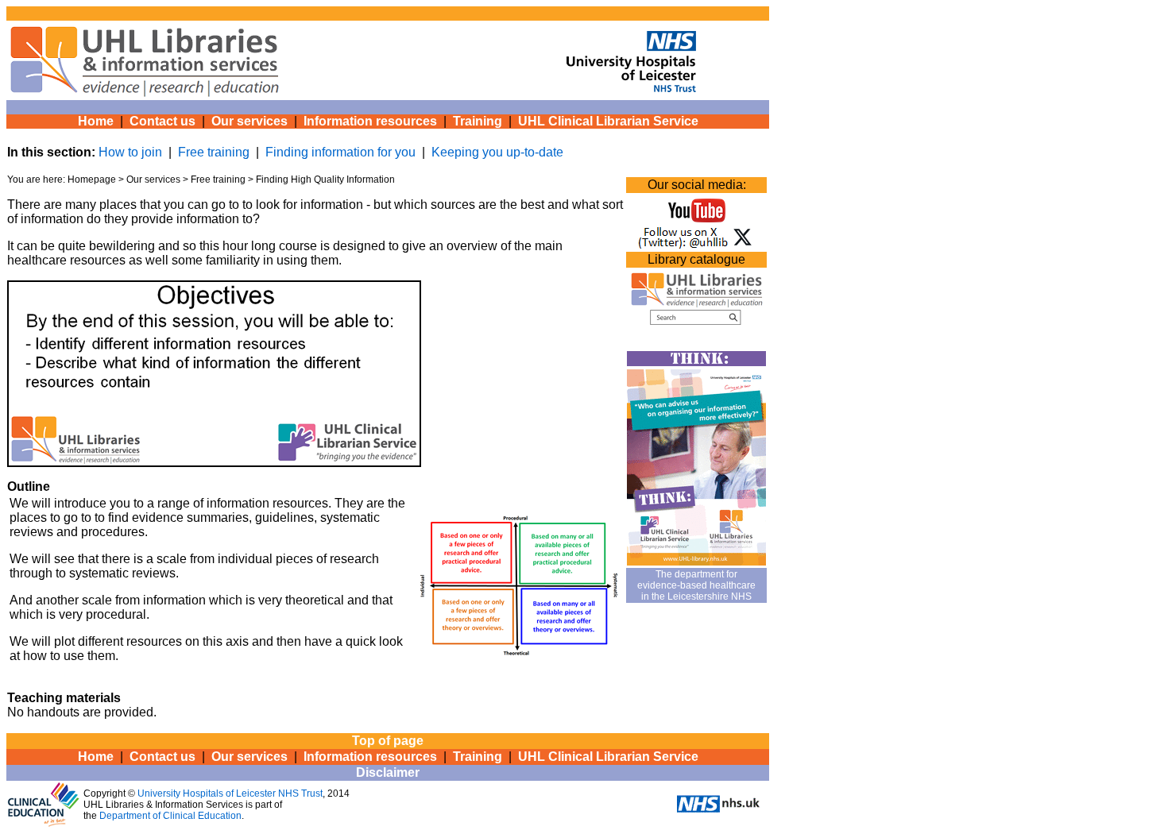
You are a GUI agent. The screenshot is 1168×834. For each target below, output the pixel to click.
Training (477, 121)
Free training (213, 152)
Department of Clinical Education (170, 815)
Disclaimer (388, 772)
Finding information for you (340, 152)
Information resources (370, 121)
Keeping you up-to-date (497, 152)
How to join (130, 152)
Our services (249, 121)
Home (96, 121)
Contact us (162, 121)
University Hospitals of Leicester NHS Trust (230, 793)
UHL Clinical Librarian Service (608, 121)
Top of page (387, 740)
